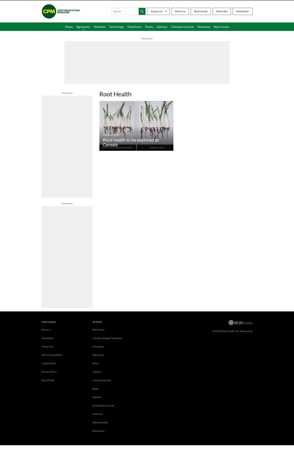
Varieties (99, 27)
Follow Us (156, 11)
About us (180, 11)
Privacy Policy (49, 371)
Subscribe (221, 11)
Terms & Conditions (52, 354)
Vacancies (203, 27)
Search (142, 11)
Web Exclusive (100, 422)
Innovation (98, 346)
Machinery (134, 27)
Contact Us (47, 346)
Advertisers (48, 338)
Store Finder (48, 380)
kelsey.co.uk (246, 331)
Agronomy (83, 27)
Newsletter (242, 11)
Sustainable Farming (103, 405)
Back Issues (201, 11)
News (69, 27)
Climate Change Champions (107, 338)
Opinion (162, 27)
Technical (98, 413)
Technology (116, 27)
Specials (97, 397)
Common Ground (182, 27)
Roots (149, 27)
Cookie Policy (49, 363)
